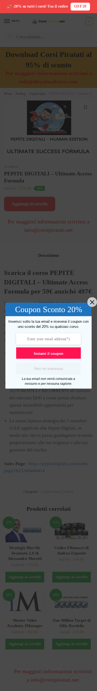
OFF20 (80, 6)
